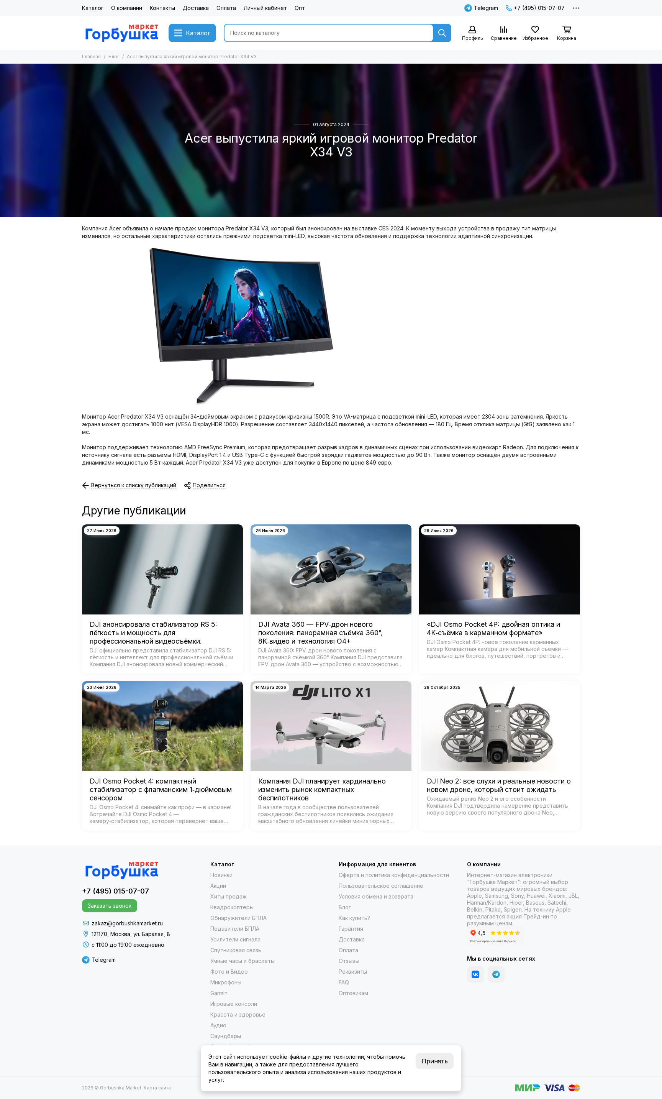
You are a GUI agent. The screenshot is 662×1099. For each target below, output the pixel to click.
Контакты (162, 8)
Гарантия (351, 928)
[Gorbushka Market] (121, 33)
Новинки (221, 875)
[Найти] (442, 33)
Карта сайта (157, 1088)
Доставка (196, 8)
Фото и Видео (229, 971)
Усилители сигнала (235, 939)
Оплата (226, 8)
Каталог (92, 8)
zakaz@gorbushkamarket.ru (127, 923)
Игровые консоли (233, 1003)
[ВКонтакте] (475, 974)
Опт (300, 8)
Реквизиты (353, 971)
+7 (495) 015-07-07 (539, 8)
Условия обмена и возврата (376, 896)
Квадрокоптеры (232, 907)
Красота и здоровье (237, 1014)
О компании (126, 8)
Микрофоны (225, 982)
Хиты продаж (228, 896)
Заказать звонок (109, 905)
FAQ (344, 982)
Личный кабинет (265, 8)
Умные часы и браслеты (242, 961)
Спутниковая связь (235, 950)
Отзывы (349, 961)
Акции (218, 885)
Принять (434, 1061)
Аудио (218, 1025)
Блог (113, 56)
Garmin (219, 993)
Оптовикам (353, 993)
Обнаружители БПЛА (238, 918)
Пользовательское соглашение (381, 885)
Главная (91, 56)
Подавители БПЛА (234, 928)
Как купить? (354, 918)
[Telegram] (496, 974)
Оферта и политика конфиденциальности (394, 875)
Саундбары (225, 1036)
